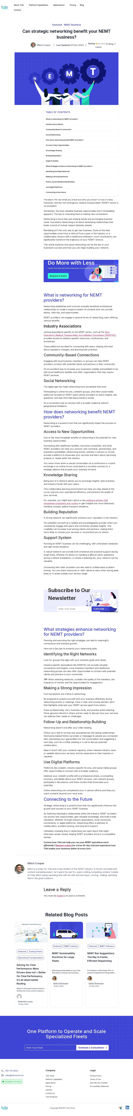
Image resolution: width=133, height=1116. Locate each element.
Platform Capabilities (38, 5)
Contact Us (50, 1093)
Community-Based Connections (58, 129)
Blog (82, 5)
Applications (59, 5)
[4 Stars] (102, 44)
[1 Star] (96, 44)
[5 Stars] (104, 44)
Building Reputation (53, 156)
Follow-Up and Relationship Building (60, 182)
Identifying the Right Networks (58, 171)
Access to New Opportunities (57, 145)
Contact (17, 10)
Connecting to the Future (56, 192)
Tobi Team (50, 1076)
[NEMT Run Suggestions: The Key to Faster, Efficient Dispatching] (101, 941)
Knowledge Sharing (54, 150)
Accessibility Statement (99, 1086)
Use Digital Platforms (54, 187)
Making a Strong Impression (57, 176)
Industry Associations (54, 124)
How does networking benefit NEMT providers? (65, 140)
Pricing (73, 5)
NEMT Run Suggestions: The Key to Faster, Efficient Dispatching (101, 957)
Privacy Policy (95, 1076)
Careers (49, 1090)
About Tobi (19, 5)
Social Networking (53, 135)
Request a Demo (58, 276)
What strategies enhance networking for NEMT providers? (69, 166)
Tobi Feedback (52, 1097)
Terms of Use (95, 1079)
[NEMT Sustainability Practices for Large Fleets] (66, 941)
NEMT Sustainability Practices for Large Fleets (63, 957)
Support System (52, 161)
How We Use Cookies (99, 1083)
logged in (61, 895)
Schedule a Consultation (91, 1047)
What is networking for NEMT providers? (62, 119)
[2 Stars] (98, 44)
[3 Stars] (100, 44)
